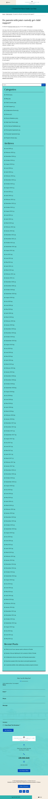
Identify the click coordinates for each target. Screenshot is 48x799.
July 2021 (8, 254)
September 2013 (10, 623)
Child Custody (29, 26)
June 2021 (8, 258)
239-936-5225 (24, 758)
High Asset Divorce (11, 122)
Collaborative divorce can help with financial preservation (20, 657)
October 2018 (9, 384)
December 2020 (10, 282)
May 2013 (8, 638)
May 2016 (8, 497)
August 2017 (9, 438)
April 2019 (8, 360)
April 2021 (8, 266)
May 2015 (8, 544)
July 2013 (8, 631)
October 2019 (9, 336)
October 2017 (9, 431)
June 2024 (8, 168)
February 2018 (10, 415)
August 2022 (9, 211)
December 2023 (10, 180)
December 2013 (10, 611)
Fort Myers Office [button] (24, 770)
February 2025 (10, 152)
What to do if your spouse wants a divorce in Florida (19, 649)
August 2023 (9, 188)
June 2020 (8, 305)
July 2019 (8, 348)
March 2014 (9, 599)
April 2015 (8, 548)
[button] (8, 2)
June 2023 (8, 191)
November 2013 (10, 615)
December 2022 (10, 203)
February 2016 (10, 509)
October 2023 (9, 184)
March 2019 (9, 364)
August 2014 (9, 580)
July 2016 (8, 489)
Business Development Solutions (29, 782)
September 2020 (10, 293)
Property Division (10, 138)
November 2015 (10, 521)
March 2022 (9, 223)
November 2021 (10, 238)
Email (4, 691)
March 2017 (9, 458)
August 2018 (9, 391)
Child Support (9, 106)
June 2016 (8, 493)
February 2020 (10, 321)
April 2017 (8, 454)
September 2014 (10, 576)
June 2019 (8, 352)
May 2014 (8, 591)
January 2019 (9, 372)
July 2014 (8, 584)
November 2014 (10, 568)
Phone (4, 698)
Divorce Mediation (10, 118)
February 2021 (10, 274)
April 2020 (8, 313)
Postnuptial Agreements (12, 130)
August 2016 (9, 485)
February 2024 (10, 176)
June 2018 (8, 399)
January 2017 (9, 466)
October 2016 (9, 478)
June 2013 (8, 635)
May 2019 (8, 356)
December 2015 (10, 517)
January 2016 (9, 513)
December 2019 (10, 329)
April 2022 (8, 219)
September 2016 (10, 482)
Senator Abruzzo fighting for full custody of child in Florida (21, 653)
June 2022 (8, 215)
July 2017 (8, 442)
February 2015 (10, 556)
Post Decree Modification (12, 126)
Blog (7, 98)
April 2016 (8, 501)
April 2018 (8, 407)
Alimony (8, 95)
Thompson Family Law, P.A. (14, 26)
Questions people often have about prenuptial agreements (21, 661)
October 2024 (9, 160)
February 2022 (10, 227)
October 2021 (9, 242)
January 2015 (9, 560)
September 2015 (10, 529)
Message (5, 705)
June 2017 (8, 446)
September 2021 (10, 246)
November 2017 (10, 427)
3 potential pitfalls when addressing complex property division (22, 665)
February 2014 (10, 603)
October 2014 (9, 572)
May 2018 (8, 403)
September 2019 (10, 340)
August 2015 (9, 533)
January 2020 (9, 325)
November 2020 (10, 286)
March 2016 (9, 505)
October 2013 (9, 619)
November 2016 (10, 474)
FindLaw (38, 782)
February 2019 (10, 368)
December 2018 (10, 376)
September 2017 (10, 435)
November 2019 (10, 333)
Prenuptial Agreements (12, 134)
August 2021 (9, 250)
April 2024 (8, 172)
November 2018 (10, 380)
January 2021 (9, 278)
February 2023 (10, 199)
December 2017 (10, 423)
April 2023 (8, 195)
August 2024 (9, 164)
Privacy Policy (19, 782)
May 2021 (8, 262)
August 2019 (9, 344)
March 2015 (9, 552)
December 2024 (10, 156)
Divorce (8, 114)
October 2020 (9, 289)
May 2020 (8, 309)
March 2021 (9, 270)
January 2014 (9, 607)
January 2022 (9, 231)
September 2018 (10, 387)
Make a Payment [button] (24, 786)
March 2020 (9, 317)
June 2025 (8, 148)
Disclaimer (5, 722)
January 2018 (9, 419)
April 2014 (8, 595)
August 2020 (9, 297)
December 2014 (10, 564)
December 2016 (10, 470)
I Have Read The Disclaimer (12, 725)
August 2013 (9, 627)
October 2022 (9, 207)
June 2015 (8, 540)
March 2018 (9, 411)
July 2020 (8, 301)
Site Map (14, 782)
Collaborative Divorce (11, 110)
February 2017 (10, 462)
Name (4, 685)
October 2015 (9, 525)
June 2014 (8, 587)
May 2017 (8, 450)
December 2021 (10, 235)
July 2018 (8, 395)
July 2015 (8, 536)
